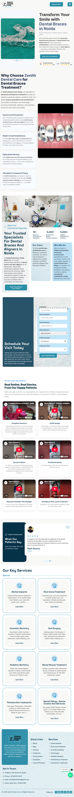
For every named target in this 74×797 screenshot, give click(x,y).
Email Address (45, 322)
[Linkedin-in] (62, 792)
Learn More (19, 606)
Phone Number (45, 314)
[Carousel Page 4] (49, 560)
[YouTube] (59, 792)
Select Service (44, 330)
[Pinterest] (68, 792)
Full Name (43, 307)
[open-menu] (70, 4)
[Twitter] (71, 792)
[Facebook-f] (56, 792)
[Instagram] (65, 792)
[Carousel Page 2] (46, 560)
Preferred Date (45, 338)
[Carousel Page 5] (51, 560)
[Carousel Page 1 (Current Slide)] (44, 560)
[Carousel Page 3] (47, 560)
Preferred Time (45, 346)
